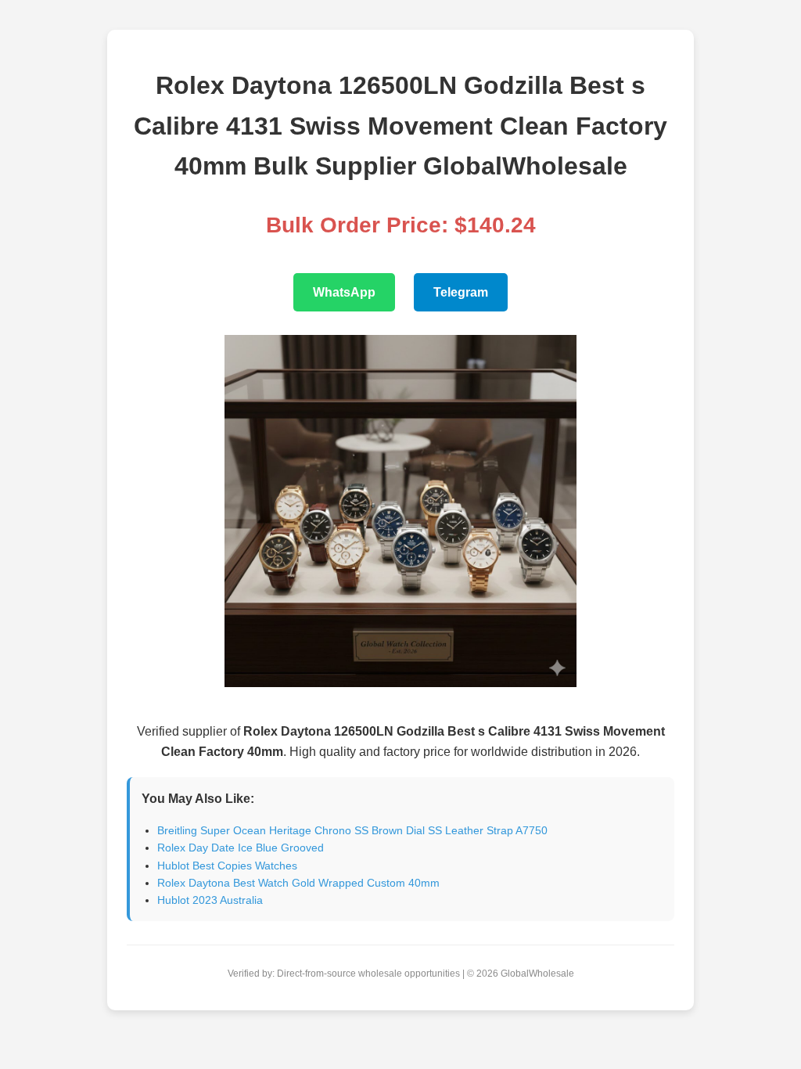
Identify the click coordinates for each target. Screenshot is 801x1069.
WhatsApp (344, 292)
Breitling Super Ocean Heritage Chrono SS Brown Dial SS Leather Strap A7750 (352, 830)
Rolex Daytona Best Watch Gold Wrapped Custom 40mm (298, 882)
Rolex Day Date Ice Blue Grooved (240, 847)
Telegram (460, 292)
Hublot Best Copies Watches (227, 865)
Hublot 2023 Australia (210, 900)
